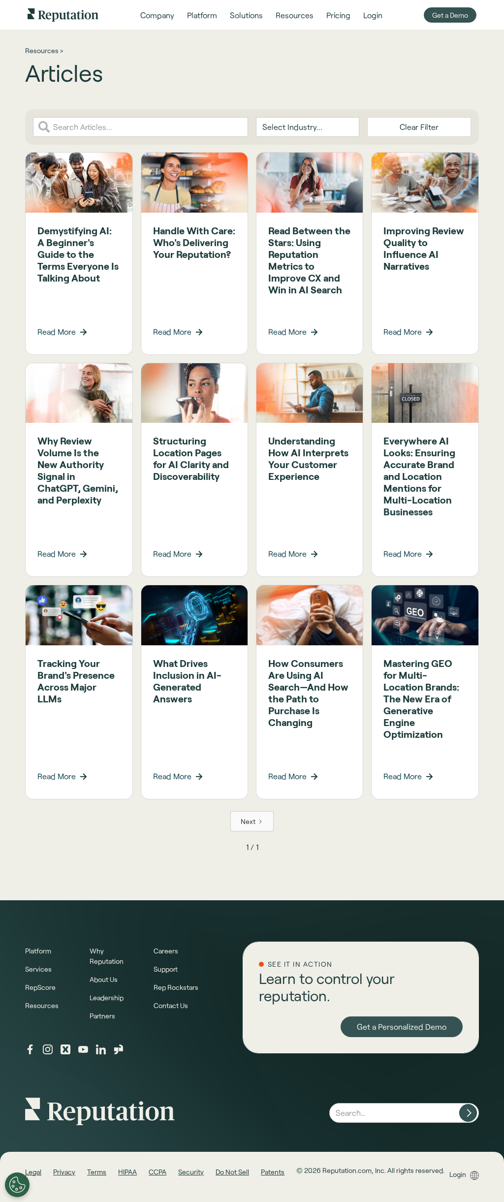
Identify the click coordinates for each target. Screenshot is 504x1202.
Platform (38, 951)
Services (38, 969)
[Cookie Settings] (17, 1184)
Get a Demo (450, 15)
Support (166, 969)
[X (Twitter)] (65, 1049)
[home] (63, 14)
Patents (272, 1172)
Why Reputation (107, 956)
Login (457, 1174)
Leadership (107, 997)
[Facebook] (30, 1049)
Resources (42, 1005)
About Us (104, 979)
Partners (102, 1016)
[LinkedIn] (101, 1049)
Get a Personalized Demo (401, 1026)
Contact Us (171, 1005)
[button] (157, 15)
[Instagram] (48, 1049)
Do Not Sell (232, 1172)
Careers (166, 951)
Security (191, 1172)
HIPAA (127, 1172)
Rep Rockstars (176, 987)
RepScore (40, 987)
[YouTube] (83, 1049)
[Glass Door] (119, 1049)
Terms (96, 1172)
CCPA (157, 1172)
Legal (33, 1172)
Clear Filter (419, 126)
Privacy (64, 1172)
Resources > (44, 50)
